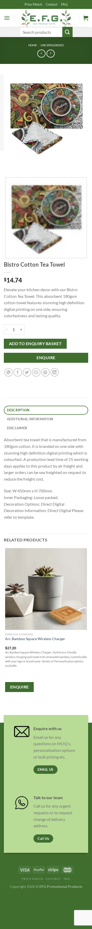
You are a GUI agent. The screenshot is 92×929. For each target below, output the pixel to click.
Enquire (46, 357)
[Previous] (9, 163)
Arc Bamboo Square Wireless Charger (35, 639)
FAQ (64, 4)
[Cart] (85, 18)
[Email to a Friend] (36, 372)
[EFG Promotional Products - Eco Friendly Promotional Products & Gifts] (46, 18)
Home (32, 45)
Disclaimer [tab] (17, 428)
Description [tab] (18, 410)
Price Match (33, 4)
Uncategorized (52, 45)
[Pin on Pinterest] (45, 372)
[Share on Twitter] (27, 372)
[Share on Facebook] (18, 372)
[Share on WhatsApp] (8, 372)
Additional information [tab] (30, 419)
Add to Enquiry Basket (35, 343)
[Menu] (7, 18)
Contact (51, 4)
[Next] (23, 163)
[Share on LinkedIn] (54, 372)
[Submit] (67, 32)
